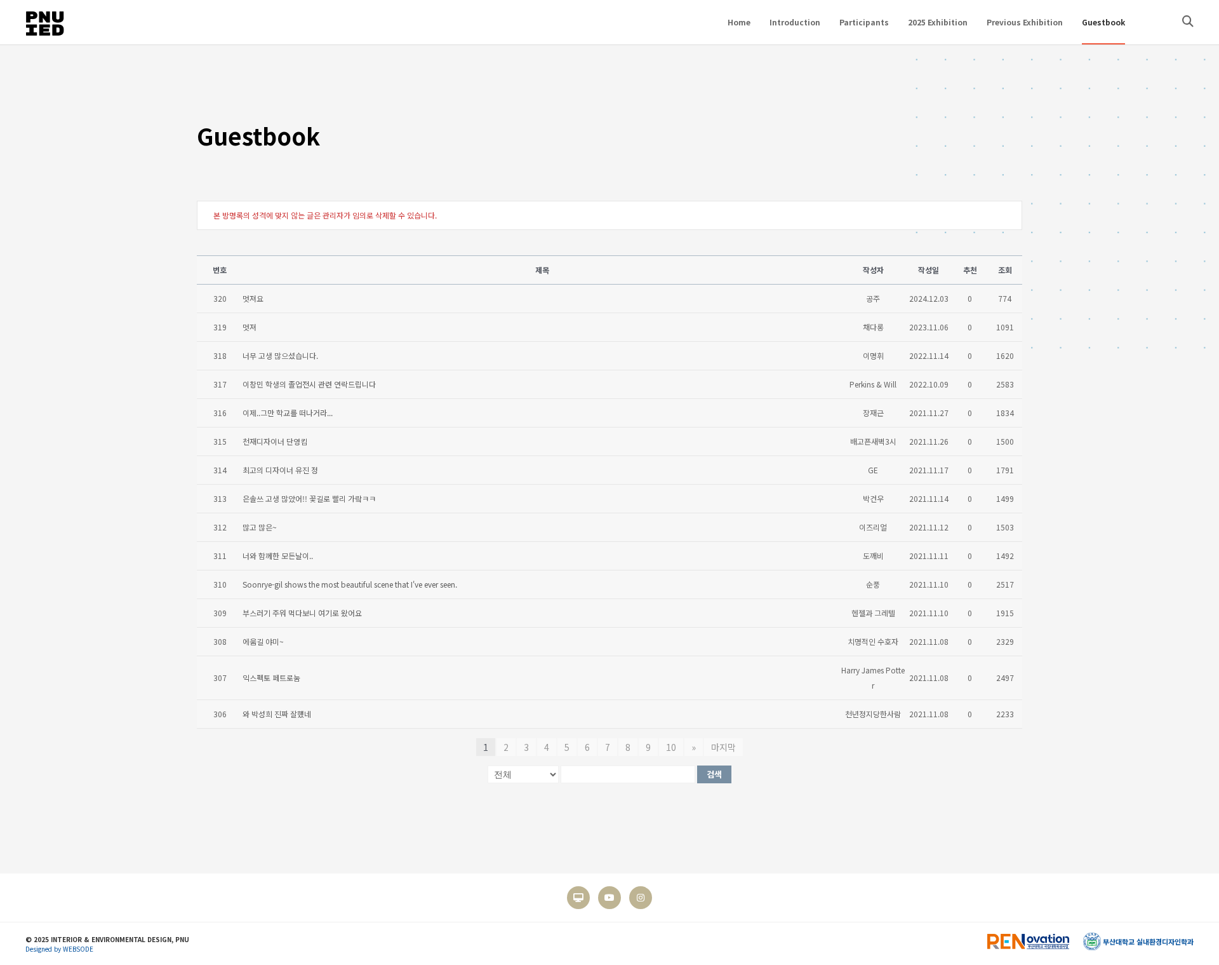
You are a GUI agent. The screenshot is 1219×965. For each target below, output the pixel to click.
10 (671, 747)
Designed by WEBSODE (59, 949)
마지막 (723, 747)
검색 (714, 774)
